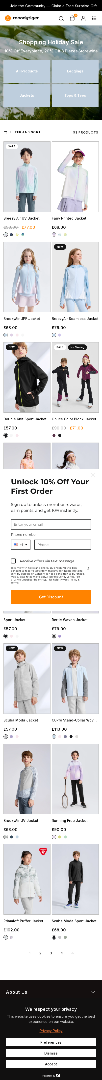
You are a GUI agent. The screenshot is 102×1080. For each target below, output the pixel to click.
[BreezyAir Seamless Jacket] (75, 277)
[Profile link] (83, 18)
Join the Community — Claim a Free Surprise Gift (53, 5)
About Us (16, 992)
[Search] (61, 18)
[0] (72, 18)
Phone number (24, 534)
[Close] (93, 475)
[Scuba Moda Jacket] (27, 679)
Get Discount (51, 597)
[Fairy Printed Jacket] (75, 177)
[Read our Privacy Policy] (88, 569)
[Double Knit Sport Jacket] (27, 377)
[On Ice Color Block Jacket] (75, 377)
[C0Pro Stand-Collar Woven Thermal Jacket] (75, 679)
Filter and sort (25, 132)
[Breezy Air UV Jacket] (27, 177)
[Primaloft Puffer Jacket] (27, 879)
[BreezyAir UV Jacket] (27, 779)
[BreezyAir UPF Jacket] (27, 277)
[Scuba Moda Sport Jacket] (75, 879)
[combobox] (20, 545)
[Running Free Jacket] (75, 779)
